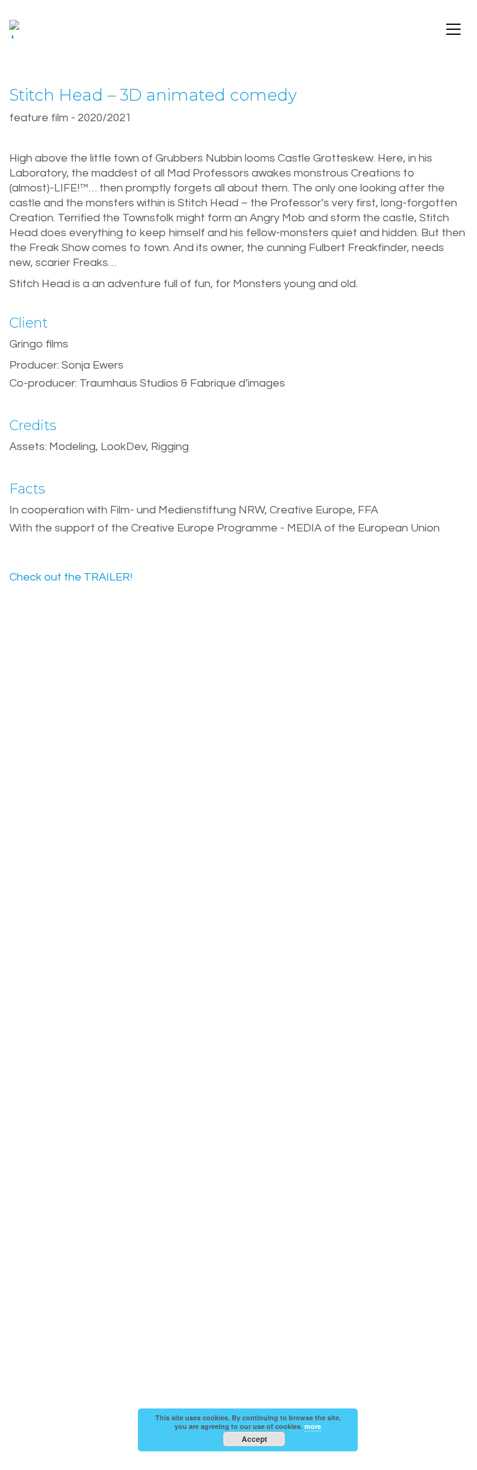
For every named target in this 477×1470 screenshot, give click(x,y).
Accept (254, 1439)
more (312, 1426)
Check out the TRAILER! (70, 577)
